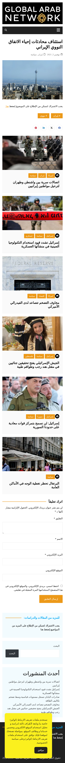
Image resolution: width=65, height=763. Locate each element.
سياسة (34, 54)
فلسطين (29, 356)
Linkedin (44, 128)
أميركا (50, 175)
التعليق (58, 518)
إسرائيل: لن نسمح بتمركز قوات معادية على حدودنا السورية (34, 425)
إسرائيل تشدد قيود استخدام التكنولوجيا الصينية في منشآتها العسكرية (34, 244)
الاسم (59, 539)
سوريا (39, 416)
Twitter (51, 128)
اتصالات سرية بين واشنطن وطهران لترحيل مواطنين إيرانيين (36, 184)
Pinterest (36, 128)
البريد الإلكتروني (54, 554)
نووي (42, 115)
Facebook (59, 128)
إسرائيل (49, 236)
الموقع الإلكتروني (54, 570)
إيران (40, 54)
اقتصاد (41, 296)
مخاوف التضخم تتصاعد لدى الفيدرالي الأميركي (36, 704)
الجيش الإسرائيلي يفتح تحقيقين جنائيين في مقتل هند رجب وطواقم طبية (34, 365)
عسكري (29, 236)
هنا (7, 106)
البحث (56, 646)
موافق (41, 750)
